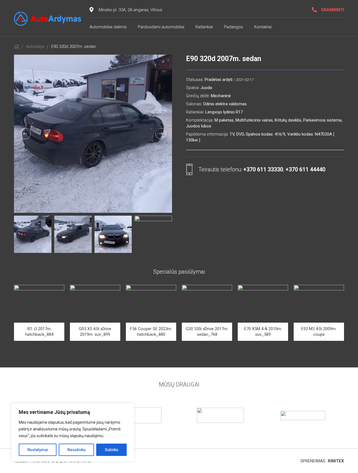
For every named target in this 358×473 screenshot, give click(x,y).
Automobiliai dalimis (108, 26)
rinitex (336, 460)
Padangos (233, 26)
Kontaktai (263, 26)
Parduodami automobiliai (161, 26)
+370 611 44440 (305, 169)
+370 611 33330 (263, 169)
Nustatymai (37, 450)
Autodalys (35, 46)
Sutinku (111, 450)
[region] (72, 432)
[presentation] (25, 133)
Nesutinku (76, 450)
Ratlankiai (204, 26)
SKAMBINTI (332, 9)
